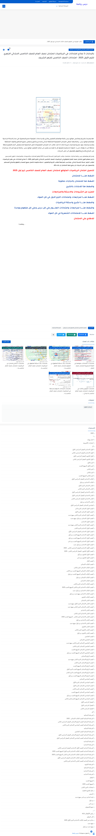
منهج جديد (91, 823)
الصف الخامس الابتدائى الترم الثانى (83, 646)
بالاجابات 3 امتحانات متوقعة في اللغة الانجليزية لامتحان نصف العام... (84, 366)
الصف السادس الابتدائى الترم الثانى (83, 689)
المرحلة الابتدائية (63, 6)
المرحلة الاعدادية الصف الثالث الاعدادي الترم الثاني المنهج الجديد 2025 (73, 754)
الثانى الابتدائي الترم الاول (86, 485)
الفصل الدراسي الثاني (87, 708)
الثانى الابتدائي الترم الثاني (86, 489)
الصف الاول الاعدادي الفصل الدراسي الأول (81, 531)
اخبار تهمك (90, 439)
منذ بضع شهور (89, 361)
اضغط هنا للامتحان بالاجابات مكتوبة (76, 181)
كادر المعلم (90, 817)
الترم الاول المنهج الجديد (86, 466)
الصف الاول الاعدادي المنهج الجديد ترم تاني (81, 541)
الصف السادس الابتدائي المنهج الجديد (82, 692)
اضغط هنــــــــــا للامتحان (83, 176)
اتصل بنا (37, 1)
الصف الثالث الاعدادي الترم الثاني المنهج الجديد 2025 (78, 587)
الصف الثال (90, 561)
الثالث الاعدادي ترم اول (87, 482)
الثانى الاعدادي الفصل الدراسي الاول (83, 492)
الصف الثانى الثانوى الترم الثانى (84, 630)
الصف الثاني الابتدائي (87, 600)
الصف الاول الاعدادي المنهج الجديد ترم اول (81, 538)
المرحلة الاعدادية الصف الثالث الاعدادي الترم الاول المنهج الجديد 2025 (73, 751)
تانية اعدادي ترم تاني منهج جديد (84, 797)
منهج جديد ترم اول (88, 826)
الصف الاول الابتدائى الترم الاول (84, 512)
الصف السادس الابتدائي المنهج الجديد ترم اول (80, 695)
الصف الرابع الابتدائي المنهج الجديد (83, 666)
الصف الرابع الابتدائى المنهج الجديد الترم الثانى (80, 672)
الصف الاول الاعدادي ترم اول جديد (84, 544)
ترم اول (91, 800)
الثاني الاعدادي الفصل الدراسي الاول (83, 495)
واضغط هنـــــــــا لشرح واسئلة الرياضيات (75, 203)
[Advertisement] (48, 24)
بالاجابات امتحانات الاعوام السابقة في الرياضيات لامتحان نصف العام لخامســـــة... (60, 391)
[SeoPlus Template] (93, 833)
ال (93, 446)
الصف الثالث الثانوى (88, 597)
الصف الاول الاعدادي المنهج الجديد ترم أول (81, 535)
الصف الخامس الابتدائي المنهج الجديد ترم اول (81, 49)
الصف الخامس (89, 636)
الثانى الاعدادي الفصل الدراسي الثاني (82, 498)
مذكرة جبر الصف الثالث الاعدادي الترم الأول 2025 (79, 820)
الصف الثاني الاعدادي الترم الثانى (84, 613)
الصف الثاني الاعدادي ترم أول (85, 620)
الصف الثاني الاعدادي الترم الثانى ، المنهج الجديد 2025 (78, 617)
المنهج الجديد (90, 781)
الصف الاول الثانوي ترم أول (86, 554)
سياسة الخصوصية (64, 1)
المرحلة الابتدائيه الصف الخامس (84, 731)
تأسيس (91, 794)
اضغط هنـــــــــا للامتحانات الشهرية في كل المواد (71, 213)
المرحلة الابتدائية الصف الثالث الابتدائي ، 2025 (80, 718)
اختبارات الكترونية (88, 443)
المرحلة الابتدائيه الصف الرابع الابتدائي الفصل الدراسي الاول (76, 735)
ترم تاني (91, 804)
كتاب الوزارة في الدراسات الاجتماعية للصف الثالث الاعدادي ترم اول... (61, 41)
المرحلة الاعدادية (89, 744)
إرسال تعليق (88, 407)
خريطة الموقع (52, 1)
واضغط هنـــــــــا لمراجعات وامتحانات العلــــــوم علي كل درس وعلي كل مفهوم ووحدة (54, 208)
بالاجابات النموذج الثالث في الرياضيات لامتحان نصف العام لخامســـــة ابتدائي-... (84, 391)
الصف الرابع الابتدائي (87, 656)
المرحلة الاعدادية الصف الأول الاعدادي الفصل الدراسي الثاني (76, 748)
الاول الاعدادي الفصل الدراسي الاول (83, 449)
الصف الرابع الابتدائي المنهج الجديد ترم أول (81, 676)
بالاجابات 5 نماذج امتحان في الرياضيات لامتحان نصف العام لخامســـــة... (14, 366)
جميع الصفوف (89, 807)
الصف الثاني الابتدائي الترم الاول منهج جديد (81, 603)
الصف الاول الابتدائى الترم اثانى (84, 508)
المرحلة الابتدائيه (89, 728)
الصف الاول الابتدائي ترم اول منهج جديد (82, 518)
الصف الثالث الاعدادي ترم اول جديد (83, 590)
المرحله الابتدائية (89, 767)
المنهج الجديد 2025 (88, 784)
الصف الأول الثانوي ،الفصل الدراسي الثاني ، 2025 (79, 551)
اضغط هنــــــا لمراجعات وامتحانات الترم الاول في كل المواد (65, 197)
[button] (83, 334)
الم (93, 712)
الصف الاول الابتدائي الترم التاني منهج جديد (81, 515)
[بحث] (3, 6)
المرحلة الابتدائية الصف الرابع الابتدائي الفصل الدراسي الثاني (76, 722)
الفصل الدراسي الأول (87, 702)
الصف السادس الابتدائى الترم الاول (83, 685)
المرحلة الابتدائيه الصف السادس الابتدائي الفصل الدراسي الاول (75, 738)
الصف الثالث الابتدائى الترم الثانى (84, 567)
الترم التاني (90, 469)
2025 (92, 433)
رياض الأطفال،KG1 (88, 813)
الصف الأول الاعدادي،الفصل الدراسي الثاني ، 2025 (79, 548)
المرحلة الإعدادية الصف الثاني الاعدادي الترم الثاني (79, 761)
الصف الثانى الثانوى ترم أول (85, 633)
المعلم (92, 777)
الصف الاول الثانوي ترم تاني (85, 558)
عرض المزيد (6, 341)
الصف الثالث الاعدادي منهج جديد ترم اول (82, 594)
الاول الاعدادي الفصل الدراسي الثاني (83, 453)
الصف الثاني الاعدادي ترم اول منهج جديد (82, 623)
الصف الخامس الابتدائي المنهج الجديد (83, 649)
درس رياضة (81, 4)
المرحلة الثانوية (89, 764)
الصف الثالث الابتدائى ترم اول (85, 577)
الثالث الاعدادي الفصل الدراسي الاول (83, 479)
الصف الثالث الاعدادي (87, 580)
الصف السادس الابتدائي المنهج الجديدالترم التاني (79, 699)
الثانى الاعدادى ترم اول (87, 502)
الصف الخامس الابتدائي (87, 640)
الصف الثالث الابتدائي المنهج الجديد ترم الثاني (80, 571)
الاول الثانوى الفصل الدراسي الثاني (83, 459)
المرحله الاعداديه (89, 774)
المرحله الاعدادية (89, 771)
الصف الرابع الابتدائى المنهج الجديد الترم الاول (80, 669)
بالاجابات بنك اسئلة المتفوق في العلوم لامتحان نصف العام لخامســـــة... (61, 366)
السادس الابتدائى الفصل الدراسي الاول (82, 505)
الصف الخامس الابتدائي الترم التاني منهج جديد (80, 643)
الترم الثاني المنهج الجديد (86, 476)
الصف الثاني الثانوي (88, 626)
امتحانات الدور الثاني (87, 787)
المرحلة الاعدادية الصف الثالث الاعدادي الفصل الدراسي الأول (75, 758)
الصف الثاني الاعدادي (87, 610)
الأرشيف (44, 1)
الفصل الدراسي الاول (87, 705)
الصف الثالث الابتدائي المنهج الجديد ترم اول (81, 574)
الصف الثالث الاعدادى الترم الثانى (84, 584)
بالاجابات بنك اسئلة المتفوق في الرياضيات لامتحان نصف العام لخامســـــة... (37, 366)
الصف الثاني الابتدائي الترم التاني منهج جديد (81, 607)
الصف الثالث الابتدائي (87, 564)
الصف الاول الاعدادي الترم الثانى (84, 528)
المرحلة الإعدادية (89, 741)
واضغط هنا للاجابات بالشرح (80, 187)
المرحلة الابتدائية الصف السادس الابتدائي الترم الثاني (78, 725)
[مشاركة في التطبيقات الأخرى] (53, 334)
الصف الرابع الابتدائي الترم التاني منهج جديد (81, 659)
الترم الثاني (90, 472)
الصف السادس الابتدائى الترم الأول (83, 682)
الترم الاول (90, 462)
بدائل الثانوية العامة (88, 790)
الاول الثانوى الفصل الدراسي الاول (83, 456)
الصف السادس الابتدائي (87, 679)
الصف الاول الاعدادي (87, 521)
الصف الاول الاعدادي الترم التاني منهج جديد (81, 525)
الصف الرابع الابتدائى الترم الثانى (84, 662)
